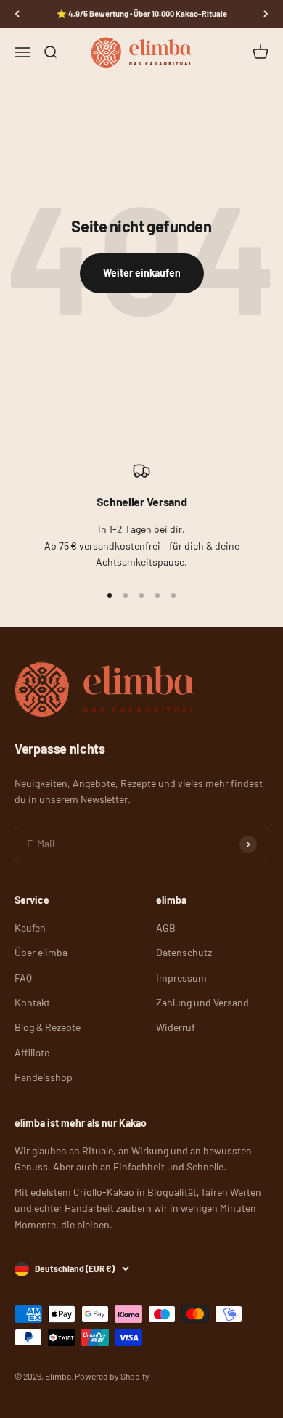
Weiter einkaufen (142, 272)
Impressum (181, 977)
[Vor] (265, 14)
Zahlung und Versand (202, 1002)
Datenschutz (184, 952)
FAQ (23, 977)
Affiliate (32, 1052)
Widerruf (175, 1027)
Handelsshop (44, 1077)
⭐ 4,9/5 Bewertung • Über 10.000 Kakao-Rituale (142, 13)
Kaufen (30, 927)
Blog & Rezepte (48, 1027)
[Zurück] (17, 14)
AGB (166, 927)
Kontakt (32, 1002)
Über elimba (41, 952)
